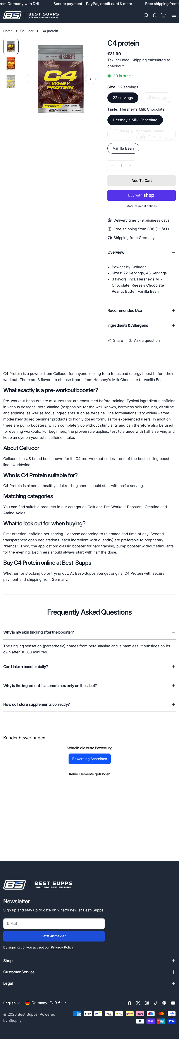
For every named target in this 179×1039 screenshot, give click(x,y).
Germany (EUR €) (46, 1003)
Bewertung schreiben (89, 759)
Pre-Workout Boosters (123, 507)
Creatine (152, 507)
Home (7, 31)
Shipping (139, 60)
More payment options (142, 206)
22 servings (123, 98)
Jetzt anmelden (54, 936)
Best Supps (28, 1014)
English (9, 1003)
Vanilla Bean (123, 148)
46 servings (159, 99)
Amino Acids (14, 513)
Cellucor (27, 31)
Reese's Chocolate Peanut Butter (142, 134)
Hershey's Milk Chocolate (135, 120)
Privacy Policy (62, 947)
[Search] (146, 15)
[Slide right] (90, 79)
